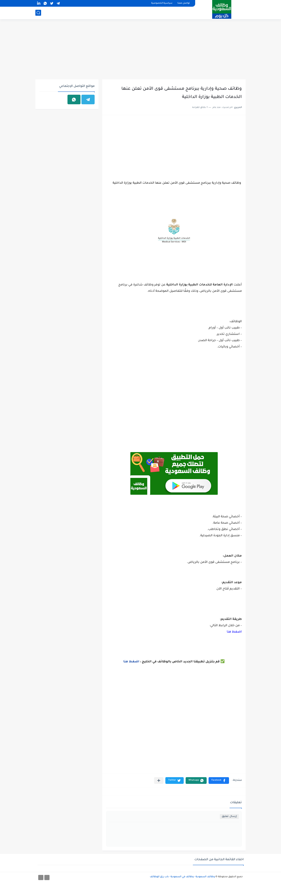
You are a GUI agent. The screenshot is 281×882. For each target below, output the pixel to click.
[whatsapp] (45, 3)
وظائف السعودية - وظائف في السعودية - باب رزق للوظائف (182, 876)
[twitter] (51, 3)
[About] (47, 877)
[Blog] (40, 877)
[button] (219, 780)
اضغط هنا (234, 632)
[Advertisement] (140, 50)
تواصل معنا (183, 3)
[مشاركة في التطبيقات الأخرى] (158, 780)
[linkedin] (38, 3)
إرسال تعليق (229, 816)
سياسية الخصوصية (161, 3)
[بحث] (38, 13)
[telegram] (58, 3)
